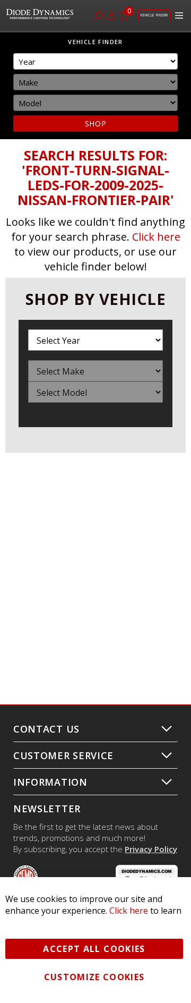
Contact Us (46, 728)
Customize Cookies (94, 977)
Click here (156, 237)
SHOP (96, 123)
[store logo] (41, 15)
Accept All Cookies (94, 949)
